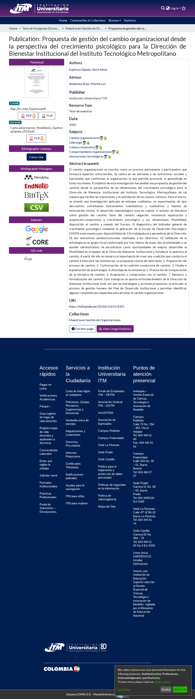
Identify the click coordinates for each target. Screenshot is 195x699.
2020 (72, 124)
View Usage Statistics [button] (116, 328)
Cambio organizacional (84, 138)
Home (13, 28)
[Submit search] (163, 8)
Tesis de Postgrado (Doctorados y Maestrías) (41, 28)
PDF (28, 115)
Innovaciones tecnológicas (86, 156)
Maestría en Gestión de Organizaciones (84, 28)
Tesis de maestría (80, 111)
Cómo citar (36, 157)
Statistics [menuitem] (130, 20)
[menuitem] (167, 8)
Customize (124, 689)
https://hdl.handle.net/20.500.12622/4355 (96, 306)
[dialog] (153, 680)
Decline (165, 689)
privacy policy (162, 681)
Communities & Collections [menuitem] (87, 20)
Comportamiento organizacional (90, 151)
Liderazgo (75, 142)
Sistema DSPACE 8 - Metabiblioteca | (91, 694)
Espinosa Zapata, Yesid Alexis (88, 69)
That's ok (180, 689)
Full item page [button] (84, 328)
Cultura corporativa (82, 147)
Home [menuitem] (63, 20)
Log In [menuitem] (175, 8)
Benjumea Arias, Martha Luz (87, 83)
